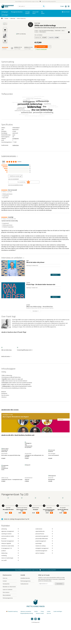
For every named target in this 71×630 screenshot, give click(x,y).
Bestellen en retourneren (9, 586)
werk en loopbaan (40, 553)
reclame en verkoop (41, 546)
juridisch (3, 550)
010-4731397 (67, 11)
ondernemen (39, 529)
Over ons (5, 578)
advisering (4, 529)
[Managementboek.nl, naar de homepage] (7, 7)
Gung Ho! (27, 479)
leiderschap (4, 553)
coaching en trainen (6, 533)
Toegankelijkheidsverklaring (26, 613)
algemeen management (7, 531)
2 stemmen (4, 48)
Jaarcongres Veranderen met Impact (15, 417)
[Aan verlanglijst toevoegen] (49, 46)
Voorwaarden (6, 584)
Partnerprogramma (8, 598)
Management (51, 479)
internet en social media (7, 546)
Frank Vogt (37, 23)
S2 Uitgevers (15, 138)
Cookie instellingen (57, 611)
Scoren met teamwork (53, 455)
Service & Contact (40, 613)
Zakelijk (23, 575)
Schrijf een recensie (15, 176)
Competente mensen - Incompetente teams (11, 479)
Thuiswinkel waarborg (12, 611)
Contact (5, 581)
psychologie (39, 543)
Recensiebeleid (7, 595)
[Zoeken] (43, 6)
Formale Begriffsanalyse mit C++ (25, 350)
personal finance (40, 533)
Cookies (48, 611)
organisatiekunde (40, 531)
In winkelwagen (41, 46)
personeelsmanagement (42, 536)
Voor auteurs (6, 592)
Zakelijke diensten (25, 578)
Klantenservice (7, 575)
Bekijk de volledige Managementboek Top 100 (16, 519)
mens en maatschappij (7, 558)
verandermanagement (41, 550)
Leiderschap (12, 18)
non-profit (4, 560)
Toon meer (35, 311)
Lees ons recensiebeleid (13, 179)
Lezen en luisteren (7, 589)
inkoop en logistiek (6, 543)
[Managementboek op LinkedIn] (32, 619)
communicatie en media (7, 536)
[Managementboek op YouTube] (35, 619)
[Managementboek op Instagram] (39, 619)
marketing (4, 555)
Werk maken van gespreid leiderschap (10, 455)
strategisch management (42, 548)
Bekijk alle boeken (5, 356)
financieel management (7, 541)
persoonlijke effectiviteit (42, 538)
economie (3, 538)
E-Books (6, 18)
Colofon (36, 611)
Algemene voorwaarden (26, 611)
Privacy (42, 611)
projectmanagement (41, 541)
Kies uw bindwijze (38, 35)
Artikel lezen (55, 274)
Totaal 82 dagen (27, 48)
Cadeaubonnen (24, 584)
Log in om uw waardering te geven (15, 185)
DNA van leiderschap (21, 18)
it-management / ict (6, 548)
